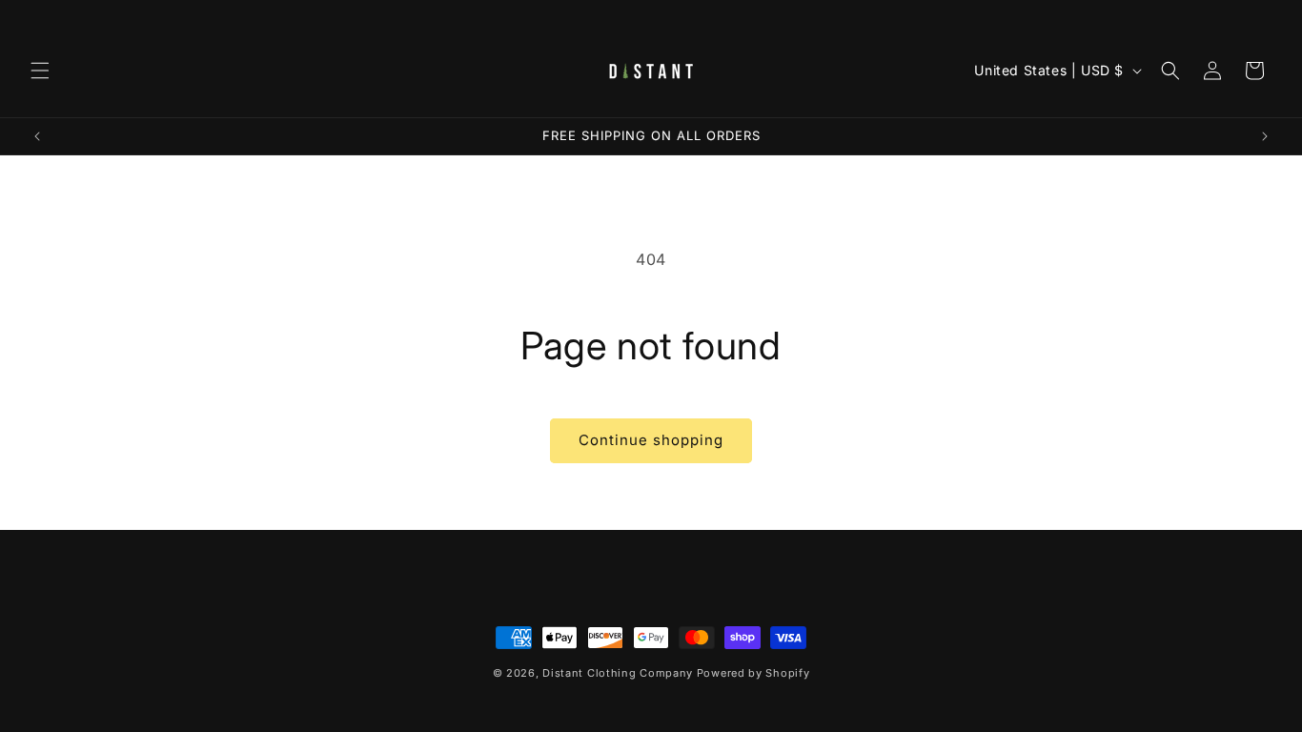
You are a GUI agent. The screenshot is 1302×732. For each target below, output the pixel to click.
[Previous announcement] (37, 136)
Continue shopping (651, 440)
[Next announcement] (1265, 136)
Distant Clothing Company (617, 673)
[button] (40, 71)
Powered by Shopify (753, 673)
